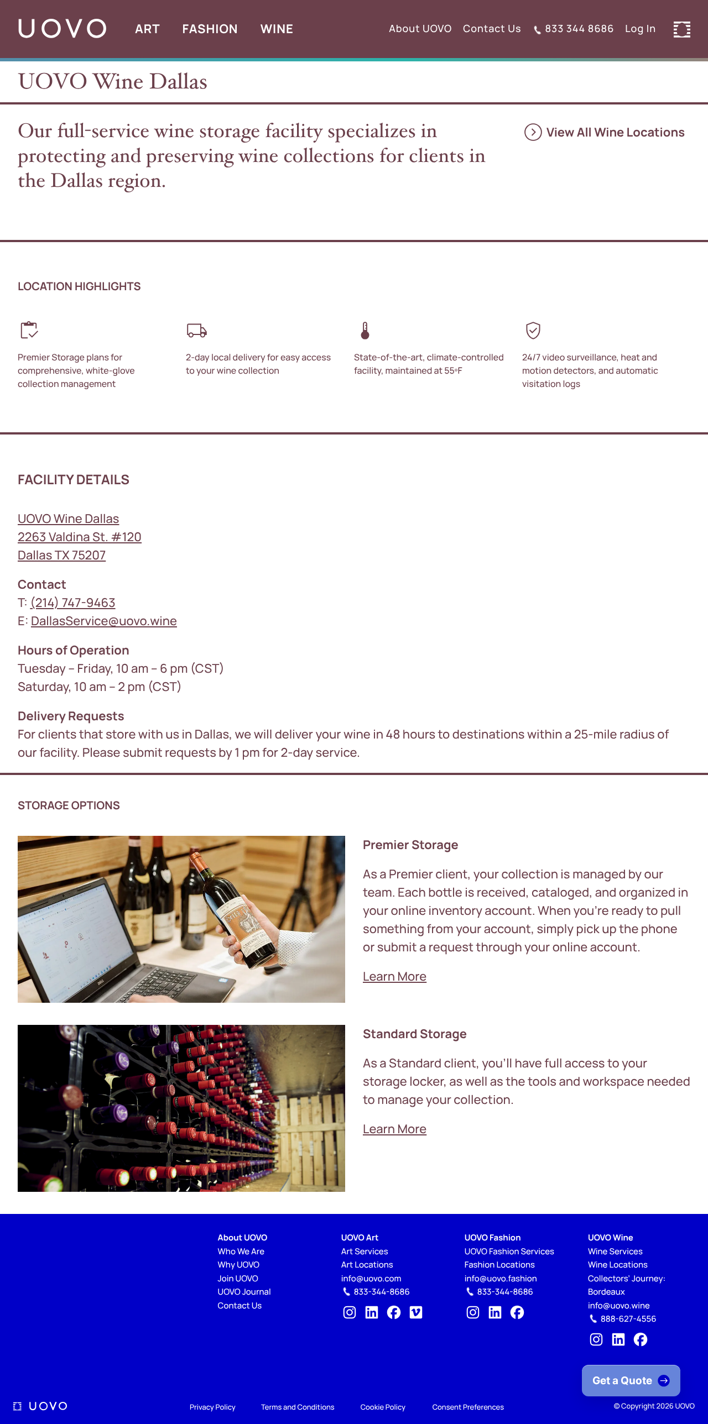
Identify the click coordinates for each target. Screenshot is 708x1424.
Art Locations (367, 1264)
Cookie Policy (383, 1407)
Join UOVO (238, 1278)
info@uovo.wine (619, 1305)
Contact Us (240, 1305)
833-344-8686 (382, 1291)
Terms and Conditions (298, 1407)
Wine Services (615, 1251)
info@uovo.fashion (501, 1278)
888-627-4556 (629, 1318)
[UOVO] (62, 29)
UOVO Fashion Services (509, 1251)
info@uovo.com (371, 1278)
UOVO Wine (610, 1237)
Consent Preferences (468, 1407)
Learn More (394, 976)
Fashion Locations (500, 1264)
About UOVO (243, 1237)
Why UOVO (238, 1264)
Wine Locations (618, 1264)
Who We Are (241, 1251)
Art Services (364, 1251)
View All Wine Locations (603, 132)
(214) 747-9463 (72, 602)
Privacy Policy (213, 1407)
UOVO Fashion (493, 1237)
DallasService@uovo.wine (104, 620)
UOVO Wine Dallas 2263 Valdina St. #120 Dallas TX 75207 (80, 536)
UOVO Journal (244, 1291)
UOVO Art (360, 1237)
